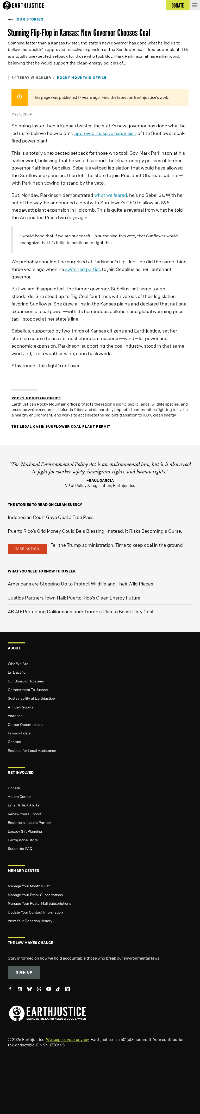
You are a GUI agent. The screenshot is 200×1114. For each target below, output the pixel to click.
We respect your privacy (67, 1039)
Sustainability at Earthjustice (31, 698)
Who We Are (18, 663)
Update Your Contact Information (35, 912)
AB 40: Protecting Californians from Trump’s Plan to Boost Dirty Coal (80, 611)
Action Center (19, 796)
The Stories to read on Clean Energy (45, 504)
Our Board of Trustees (26, 681)
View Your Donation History (30, 920)
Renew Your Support (24, 813)
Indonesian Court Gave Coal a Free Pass (50, 517)
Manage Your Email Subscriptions (35, 894)
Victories (15, 715)
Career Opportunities (25, 724)
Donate (14, 787)
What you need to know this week (42, 571)
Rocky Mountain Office (82, 77)
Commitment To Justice (28, 689)
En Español (17, 672)
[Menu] (195, 5)
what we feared (110, 195)
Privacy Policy (19, 733)
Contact (14, 741)
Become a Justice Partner (29, 822)
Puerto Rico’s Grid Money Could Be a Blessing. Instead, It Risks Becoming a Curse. (95, 531)
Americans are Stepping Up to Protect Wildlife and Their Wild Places (80, 584)
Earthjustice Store (23, 839)
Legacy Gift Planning (25, 831)
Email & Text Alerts (23, 805)
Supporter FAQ (20, 848)
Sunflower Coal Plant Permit (78, 426)
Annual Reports (20, 707)
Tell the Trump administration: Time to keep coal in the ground (117, 545)
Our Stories (30, 19)
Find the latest (115, 97)
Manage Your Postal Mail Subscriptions (39, 903)
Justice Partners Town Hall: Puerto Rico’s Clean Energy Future (74, 598)
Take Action (27, 548)
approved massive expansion (105, 133)
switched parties (83, 269)
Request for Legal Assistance (32, 750)
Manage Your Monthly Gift (29, 885)
